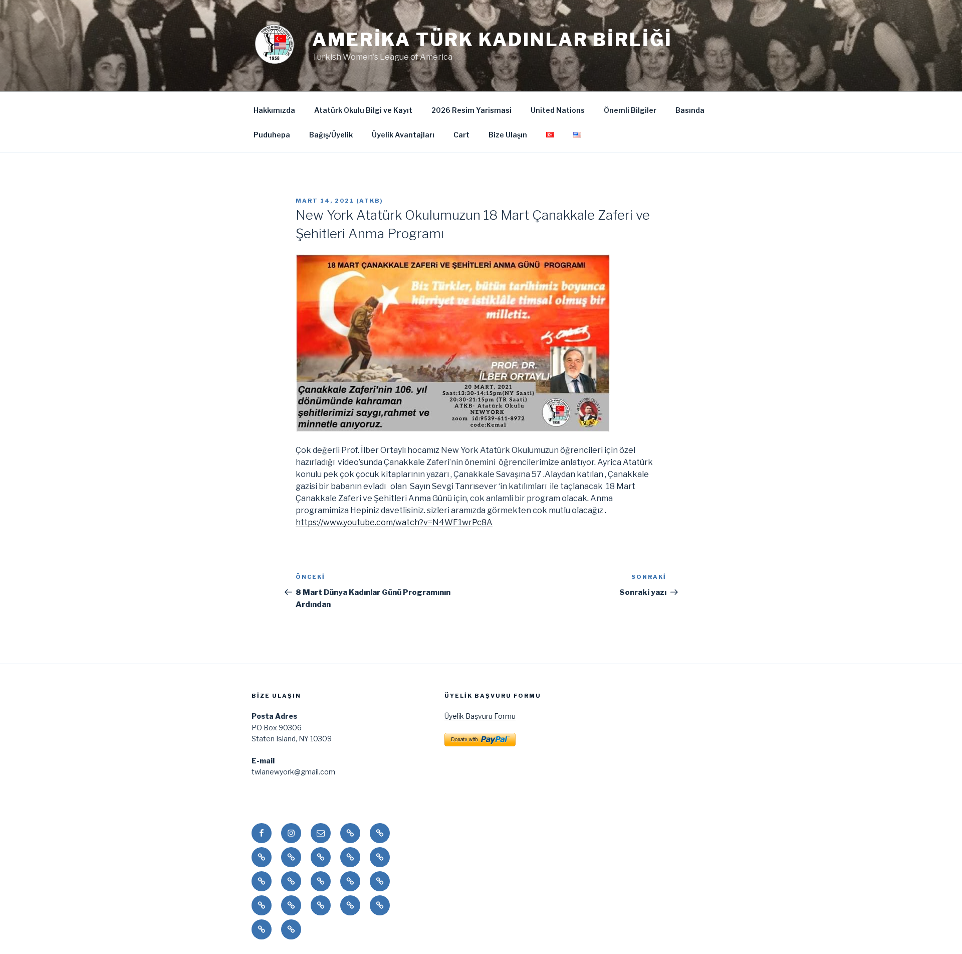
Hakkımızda (274, 110)
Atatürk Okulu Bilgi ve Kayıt (363, 110)
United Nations (558, 110)
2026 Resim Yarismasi (471, 110)
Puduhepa (272, 134)
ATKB (369, 200)
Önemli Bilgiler (630, 110)
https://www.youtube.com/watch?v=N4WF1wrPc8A (394, 522)
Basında (689, 110)
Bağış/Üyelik (331, 134)
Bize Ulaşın (508, 134)
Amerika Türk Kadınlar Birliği (492, 40)
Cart (461, 134)
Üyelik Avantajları (403, 134)
